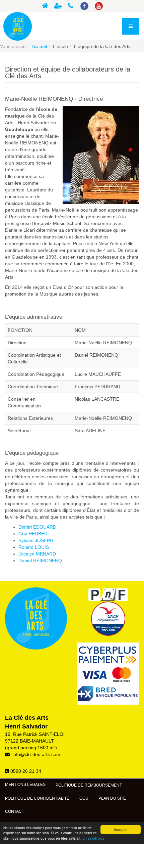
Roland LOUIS (33, 547)
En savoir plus (93, 838)
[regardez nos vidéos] (99, 6)
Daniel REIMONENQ (40, 560)
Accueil (39, 46)
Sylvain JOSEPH (35, 540)
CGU (83, 798)
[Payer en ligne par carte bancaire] (108, 673)
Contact (14, 811)
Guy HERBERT (34, 533)
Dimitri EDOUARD (37, 527)
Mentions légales (25, 784)
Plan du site (112, 798)
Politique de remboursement (89, 785)
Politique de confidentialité (37, 798)
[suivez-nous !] (85, 6)
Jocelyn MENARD (37, 554)
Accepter (121, 829)
